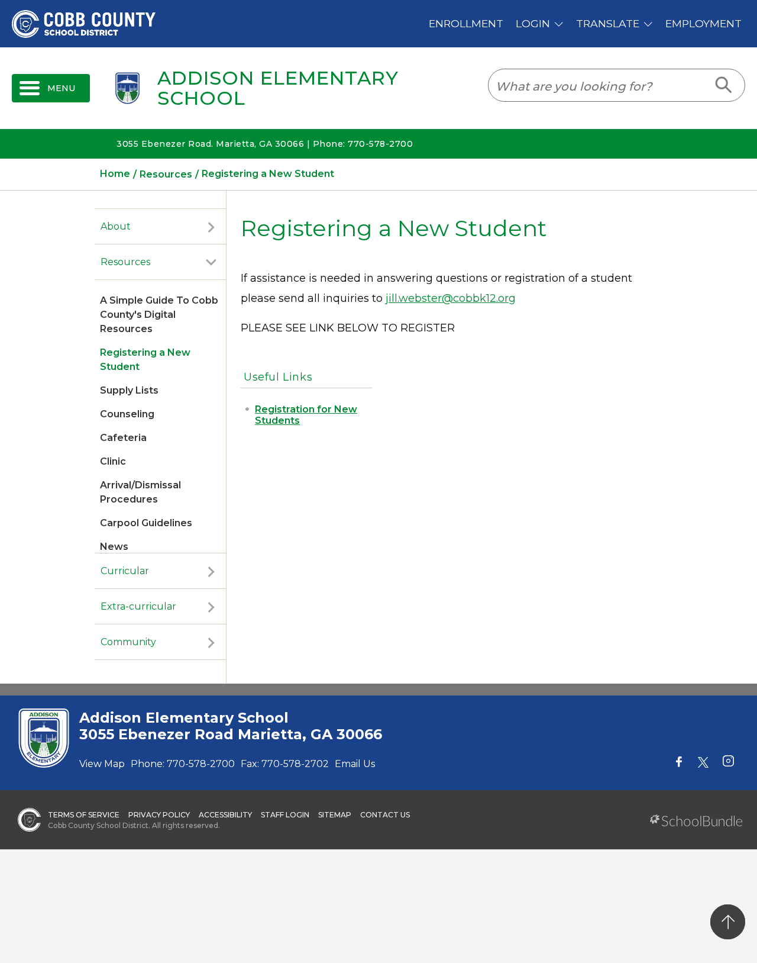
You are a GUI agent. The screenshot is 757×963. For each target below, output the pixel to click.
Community (128, 642)
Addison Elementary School (278, 88)
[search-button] (724, 85)
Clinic (113, 461)
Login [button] (533, 23)
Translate (607, 23)
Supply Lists (129, 390)
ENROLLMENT (466, 23)
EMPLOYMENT (703, 23)
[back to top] (727, 921)
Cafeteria (123, 437)
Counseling (127, 414)
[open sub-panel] (211, 227)
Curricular (125, 570)
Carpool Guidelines (146, 523)
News (114, 546)
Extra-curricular (138, 606)
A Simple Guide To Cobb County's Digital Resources (159, 314)
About (116, 226)
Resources (125, 262)
